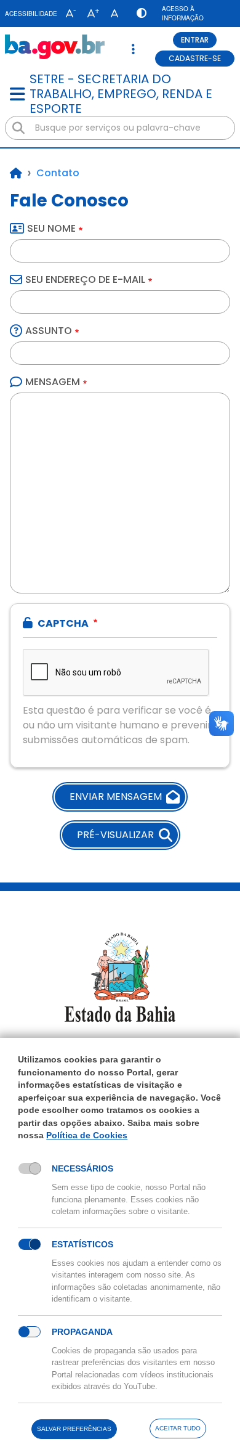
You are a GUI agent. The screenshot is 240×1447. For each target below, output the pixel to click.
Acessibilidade (31, 13)
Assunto (48, 331)
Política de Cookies (86, 1135)
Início (16, 173)
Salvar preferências (74, 1428)
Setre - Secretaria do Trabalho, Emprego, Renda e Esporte (121, 93)
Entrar (195, 40)
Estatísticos (82, 1244)
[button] (68, 13)
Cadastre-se (195, 58)
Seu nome (51, 228)
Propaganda (82, 1332)
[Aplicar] (18, 128)
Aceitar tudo (178, 1428)
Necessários (82, 1168)
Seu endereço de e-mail (85, 279)
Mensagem (52, 382)
